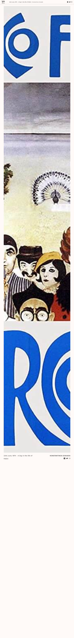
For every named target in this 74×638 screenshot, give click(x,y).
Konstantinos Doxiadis (37, 2)
